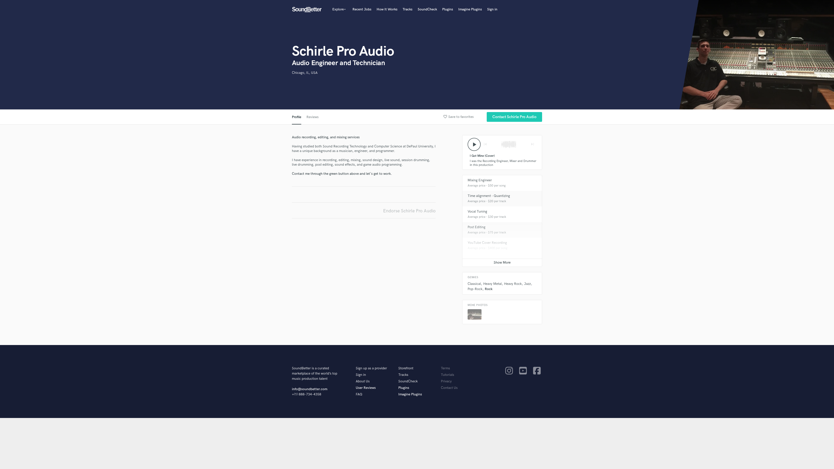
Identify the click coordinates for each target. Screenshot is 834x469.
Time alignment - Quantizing (489, 196)
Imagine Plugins (470, 9)
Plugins (447, 9)
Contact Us (449, 388)
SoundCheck (427, 9)
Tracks (407, 9)
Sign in (492, 9)
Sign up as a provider (371, 368)
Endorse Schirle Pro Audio (409, 211)
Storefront (405, 368)
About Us (363, 381)
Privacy (446, 381)
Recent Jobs (361, 9)
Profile (296, 117)
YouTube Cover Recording (487, 243)
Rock (489, 289)
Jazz (527, 284)
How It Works (387, 9)
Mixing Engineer (480, 180)
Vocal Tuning (477, 212)
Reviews (312, 117)
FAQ (359, 394)
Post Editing (476, 227)
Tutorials (447, 375)
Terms (445, 368)
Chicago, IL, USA (305, 73)
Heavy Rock (513, 284)
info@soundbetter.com (309, 389)
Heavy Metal (492, 284)
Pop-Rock (475, 289)
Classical (474, 284)
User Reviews (366, 388)
